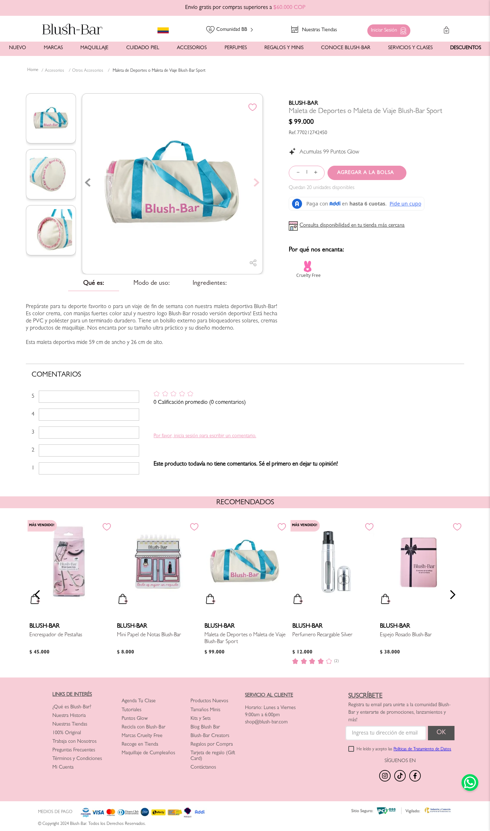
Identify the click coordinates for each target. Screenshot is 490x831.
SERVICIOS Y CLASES (410, 48)
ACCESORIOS (192, 48)
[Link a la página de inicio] (33, 70)
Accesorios (54, 71)
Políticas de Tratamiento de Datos (422, 749)
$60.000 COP (289, 8)
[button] (387, 29)
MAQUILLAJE (94, 48)
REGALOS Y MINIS (283, 48)
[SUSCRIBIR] (441, 733)
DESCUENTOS (465, 48)
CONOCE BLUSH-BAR (345, 48)
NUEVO (17, 48)
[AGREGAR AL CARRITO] (367, 173)
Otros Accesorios (87, 71)
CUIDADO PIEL (142, 48)
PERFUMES (236, 48)
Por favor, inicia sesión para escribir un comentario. (205, 436)
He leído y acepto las (404, 749)
